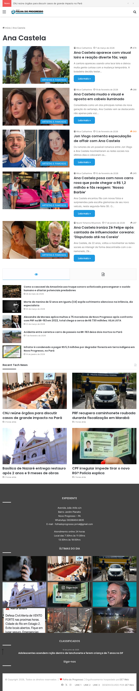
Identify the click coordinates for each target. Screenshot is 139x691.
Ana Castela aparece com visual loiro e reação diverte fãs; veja (102, 55)
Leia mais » (84, 78)
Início (8, 27)
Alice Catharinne (84, 48)
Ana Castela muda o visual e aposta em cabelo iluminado (99, 96)
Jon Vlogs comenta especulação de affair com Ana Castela (102, 138)
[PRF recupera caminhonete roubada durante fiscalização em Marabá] (104, 391)
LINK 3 (96, 685)
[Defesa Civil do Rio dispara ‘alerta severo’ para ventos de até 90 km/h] (24, 620)
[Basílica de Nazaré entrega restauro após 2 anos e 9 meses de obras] (35, 446)
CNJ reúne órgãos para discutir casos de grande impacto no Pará (32, 415)
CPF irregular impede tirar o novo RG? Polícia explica (101, 470)
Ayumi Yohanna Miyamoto (88, 223)
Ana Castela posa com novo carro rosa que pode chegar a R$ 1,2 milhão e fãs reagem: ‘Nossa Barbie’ (103, 185)
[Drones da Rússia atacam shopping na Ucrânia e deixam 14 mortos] (69, 620)
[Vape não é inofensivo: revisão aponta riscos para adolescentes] (24, 568)
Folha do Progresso (73, 679)
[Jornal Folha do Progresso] (27, 11)
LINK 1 (78, 685)
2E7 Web (124, 679)
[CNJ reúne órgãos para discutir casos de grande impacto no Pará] (35, 391)
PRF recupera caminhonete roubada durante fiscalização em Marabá (49, 3)
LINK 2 (87, 685)
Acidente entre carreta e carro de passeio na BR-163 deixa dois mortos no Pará (73, 332)
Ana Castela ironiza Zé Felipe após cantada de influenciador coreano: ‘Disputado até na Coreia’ (104, 232)
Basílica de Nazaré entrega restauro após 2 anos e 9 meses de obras (34, 470)
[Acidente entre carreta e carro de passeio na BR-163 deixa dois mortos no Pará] (12, 336)
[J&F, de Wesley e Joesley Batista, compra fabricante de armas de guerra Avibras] (114, 594)
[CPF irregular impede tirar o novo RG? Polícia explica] (104, 446)
